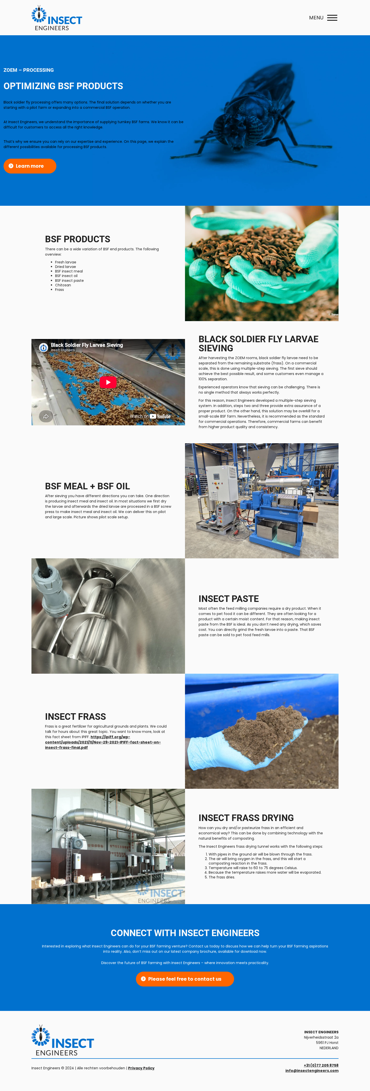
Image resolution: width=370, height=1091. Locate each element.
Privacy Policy (141, 1068)
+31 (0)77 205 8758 (321, 1065)
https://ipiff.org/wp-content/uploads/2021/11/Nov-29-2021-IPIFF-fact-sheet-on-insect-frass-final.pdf (103, 742)
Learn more (30, 166)
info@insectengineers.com (312, 1070)
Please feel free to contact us (184, 979)
